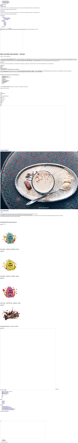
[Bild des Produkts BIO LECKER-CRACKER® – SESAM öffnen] (39, 41)
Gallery (5, 25)
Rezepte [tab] (13, 69)
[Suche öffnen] (2, 26)
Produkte (4, 29)
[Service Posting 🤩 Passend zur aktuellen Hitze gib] (68, 413)
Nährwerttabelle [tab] (9, 69)
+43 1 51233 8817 (5, 392)
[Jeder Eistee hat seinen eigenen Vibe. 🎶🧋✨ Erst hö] (29, 415)
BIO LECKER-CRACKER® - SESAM (8, 409)
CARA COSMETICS (7, 18)
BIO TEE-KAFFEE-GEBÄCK (6, 407)
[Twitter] (2, 396)
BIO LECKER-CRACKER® (21, 29)
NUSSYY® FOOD (9, 29)
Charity (5, 24)
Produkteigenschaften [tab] (3, 69)
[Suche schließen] (4, 26)
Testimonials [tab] (17, 69)
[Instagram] (2, 397)
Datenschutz (4, 440)
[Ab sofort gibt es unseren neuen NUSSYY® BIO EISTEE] (48, 416)
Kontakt (5, 23)
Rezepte (3, 20)
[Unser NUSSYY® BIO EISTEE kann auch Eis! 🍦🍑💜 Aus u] (9, 414)
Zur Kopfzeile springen (5, 1)
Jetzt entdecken (2, 15)
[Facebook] (2, 395)
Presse (5, 22)
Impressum (3, 439)
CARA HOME (6, 19)
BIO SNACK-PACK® (5, 406)
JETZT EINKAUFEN (3, 68)
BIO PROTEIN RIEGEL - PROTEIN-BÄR (8, 408)
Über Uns (3, 21)
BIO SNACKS (14, 29)
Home (1, 29)
